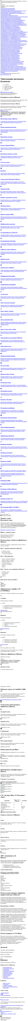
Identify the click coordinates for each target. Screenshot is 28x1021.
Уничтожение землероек (11, 47)
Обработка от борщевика (8, 30)
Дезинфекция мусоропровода (11, 20)
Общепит (16, 661)
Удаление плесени (8, 43)
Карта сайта (5, 987)
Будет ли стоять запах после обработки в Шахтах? (13, 936)
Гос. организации (16, 660)
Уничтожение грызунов (9, 46)
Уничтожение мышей (9, 58)
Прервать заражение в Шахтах (8, 529)
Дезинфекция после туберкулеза (11, 25)
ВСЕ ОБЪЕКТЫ (4, 660)
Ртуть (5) (16, 113)
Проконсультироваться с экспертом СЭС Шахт (11, 699)
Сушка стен (6, 67)
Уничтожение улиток (7, 63)
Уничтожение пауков (9, 60)
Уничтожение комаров (9, 50)
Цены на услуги (6, 983)
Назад (2, 583)
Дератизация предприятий (6, 15)
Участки (10, 660)
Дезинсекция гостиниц (16, 16)
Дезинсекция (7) (15, 112)
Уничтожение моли (8, 54)
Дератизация (7, 8)
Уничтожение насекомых (8, 971)
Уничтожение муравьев (8, 55)
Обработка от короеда (10, 35)
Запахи (6, 9)
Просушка (10, 10)
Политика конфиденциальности (10, 986)
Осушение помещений (9, 41)
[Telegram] (2, 994)
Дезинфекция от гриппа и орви (10, 22)
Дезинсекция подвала (10, 17)
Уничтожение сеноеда (9, 61)
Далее (2, 586)
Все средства (3, 756)
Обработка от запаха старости (12, 33)
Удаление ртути (6, 975)
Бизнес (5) (9, 114)
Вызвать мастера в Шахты (7, 92)
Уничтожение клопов (8, 49)
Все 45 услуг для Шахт (5, 112)
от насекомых (10, 756)
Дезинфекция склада (9, 27)
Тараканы (6, 12)
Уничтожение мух (9, 56)
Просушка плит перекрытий (11, 71)
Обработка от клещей (7, 34)
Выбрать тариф (4, 610)
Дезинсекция (8, 16)
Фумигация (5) (22, 113)
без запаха (16, 756)
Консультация (5, 110)
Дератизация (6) (22, 112)
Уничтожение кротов (8, 52)
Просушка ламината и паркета (11, 68)
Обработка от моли (17, 36)
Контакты (3, 72)
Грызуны (2, 8)
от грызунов (22, 756)
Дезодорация (9, 15)
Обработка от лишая (8, 36)
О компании (6, 984)
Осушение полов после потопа (16, 67)
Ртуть (6, 10)
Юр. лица (11, 661)
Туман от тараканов (18, 41)
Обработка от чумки (8, 39)
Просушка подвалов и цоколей (11, 69)
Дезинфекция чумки (11, 28)
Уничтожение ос (9, 59)
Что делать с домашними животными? (11, 943)
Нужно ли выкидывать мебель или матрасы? (12, 942)
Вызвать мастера (5, 628)
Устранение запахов (7, 972)
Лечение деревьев (11, 29)
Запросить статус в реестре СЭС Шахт (8, 781)
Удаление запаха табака (11, 42)
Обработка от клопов (17, 34)
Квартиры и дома (4, 661)
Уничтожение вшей (9, 45)
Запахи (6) (11, 113)
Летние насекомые (7, 974)
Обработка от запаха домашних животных (12, 32)
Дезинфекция (15, 10)
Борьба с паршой (9, 13)
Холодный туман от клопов (12, 66)
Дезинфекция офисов (11, 21)
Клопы (9, 9)
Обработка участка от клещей (10, 40)
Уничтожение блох (16, 43)
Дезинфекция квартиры (10, 19)
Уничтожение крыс (7, 967)
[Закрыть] (1, 1015)
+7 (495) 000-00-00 (5, 73)
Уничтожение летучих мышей (9, 53)
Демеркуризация (11, 12)
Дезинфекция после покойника (10, 23)
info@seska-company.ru (5, 995)
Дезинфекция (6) (4, 113)
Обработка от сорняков (9, 38)
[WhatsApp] (1, 994)
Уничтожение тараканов (11, 62)
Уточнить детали (4, 644)
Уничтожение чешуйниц (8, 65)
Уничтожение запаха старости (9, 48)
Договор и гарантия (7, 985)
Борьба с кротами (16, 13)
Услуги (2, 7)
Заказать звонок (5, 999)
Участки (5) (3, 114)
